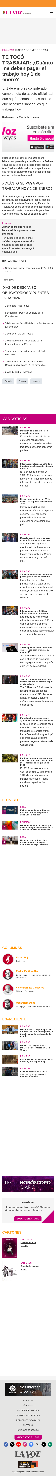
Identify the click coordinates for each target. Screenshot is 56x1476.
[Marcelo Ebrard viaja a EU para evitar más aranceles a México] (10, 549)
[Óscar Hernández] (8, 1004)
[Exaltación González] (8, 974)
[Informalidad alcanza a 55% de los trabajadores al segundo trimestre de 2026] (10, 475)
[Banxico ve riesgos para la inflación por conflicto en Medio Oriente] (10, 1046)
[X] (12, 1444)
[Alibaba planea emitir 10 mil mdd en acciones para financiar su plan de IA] (10, 657)
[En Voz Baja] (8, 959)
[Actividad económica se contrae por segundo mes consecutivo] (10, 586)
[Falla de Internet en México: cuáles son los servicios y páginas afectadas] (10, 1072)
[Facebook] (6, 1444)
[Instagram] (25, 1444)
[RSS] (37, 1444)
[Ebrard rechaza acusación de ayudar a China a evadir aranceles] (10, 732)
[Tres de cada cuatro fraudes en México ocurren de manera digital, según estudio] (10, 692)
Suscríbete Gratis (28, 1218)
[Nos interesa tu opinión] (28, 1389)
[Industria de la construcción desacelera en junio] (10, 441)
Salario (8, 381)
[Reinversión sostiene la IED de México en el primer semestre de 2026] (10, 512)
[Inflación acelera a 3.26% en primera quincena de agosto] (10, 622)
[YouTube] (18, 1444)
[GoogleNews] (31, 1444)
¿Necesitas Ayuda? (28, 1437)
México (36, 381)
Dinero (22, 381)
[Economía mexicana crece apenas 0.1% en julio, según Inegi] (10, 1059)
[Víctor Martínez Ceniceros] (8, 989)
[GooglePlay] (50, 1444)
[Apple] (43, 1444)
